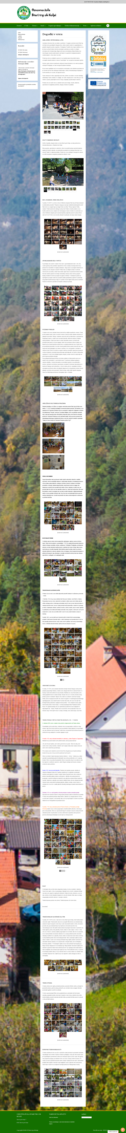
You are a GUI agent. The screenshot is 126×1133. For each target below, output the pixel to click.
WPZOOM (106, 1130)
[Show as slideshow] (63, 252)
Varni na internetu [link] (53, 1117)
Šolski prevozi (21, 39)
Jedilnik (20, 36)
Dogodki (20, 37)
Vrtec (85, 25)
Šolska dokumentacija (72, 25)
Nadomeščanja (21, 34)
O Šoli (26, 25)
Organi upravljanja (54, 25)
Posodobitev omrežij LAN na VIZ (99, 85)
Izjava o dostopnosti (23, 78)
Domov (19, 25)
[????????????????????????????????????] (63, 1006)
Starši (43, 25)
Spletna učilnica (96, 25)
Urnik (19, 32)
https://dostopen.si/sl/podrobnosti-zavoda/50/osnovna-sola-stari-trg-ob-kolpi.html (26, 73)
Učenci (34, 25)
